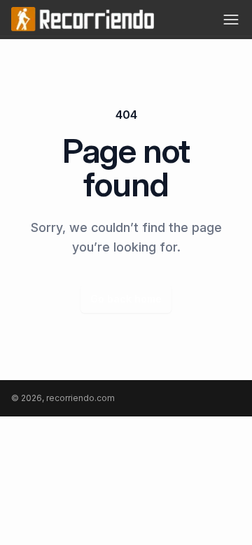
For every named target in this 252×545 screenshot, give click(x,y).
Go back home (126, 299)
